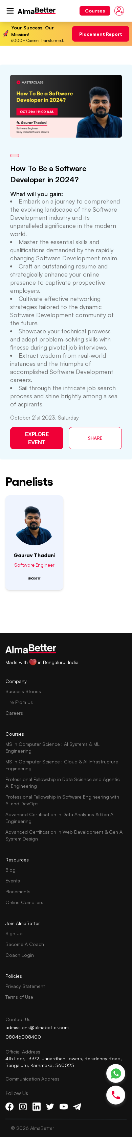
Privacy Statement (25, 986)
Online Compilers (24, 902)
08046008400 (23, 1037)
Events (12, 880)
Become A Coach (24, 944)
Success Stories (23, 691)
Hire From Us (19, 702)
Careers (14, 713)
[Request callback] (115, 1095)
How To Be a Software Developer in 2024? (48, 174)
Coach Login (19, 955)
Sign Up (14, 933)
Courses (95, 11)
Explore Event (37, 438)
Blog (10, 870)
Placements (17, 891)
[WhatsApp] (116, 1074)
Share (95, 438)
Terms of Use (19, 997)
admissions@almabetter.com (37, 1027)
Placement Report (100, 34)
